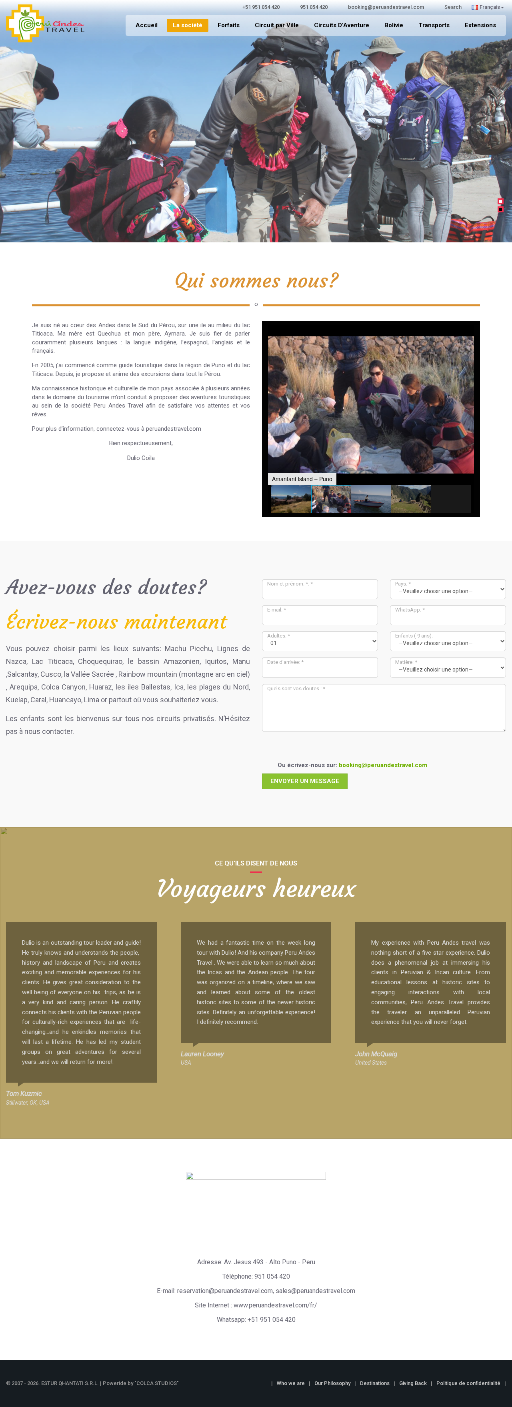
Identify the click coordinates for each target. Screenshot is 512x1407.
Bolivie (393, 25)
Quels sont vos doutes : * (296, 689)
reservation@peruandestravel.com (225, 1291)
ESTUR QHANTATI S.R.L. (70, 1383)
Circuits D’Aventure (341, 25)
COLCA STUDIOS (156, 1383)
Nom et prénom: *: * (290, 584)
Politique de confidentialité (468, 1383)
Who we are (291, 1383)
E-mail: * (276, 610)
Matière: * (406, 662)
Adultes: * (278, 636)
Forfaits (229, 25)
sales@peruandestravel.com (315, 1291)
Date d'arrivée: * (285, 662)
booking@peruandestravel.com (383, 765)
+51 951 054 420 (272, 1319)
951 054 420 (272, 1276)
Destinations (375, 1383)
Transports (434, 25)
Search (453, 7)
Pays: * (403, 584)
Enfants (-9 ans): (414, 636)
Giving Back (413, 1383)
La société (187, 25)
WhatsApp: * (410, 610)
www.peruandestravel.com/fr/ (275, 1305)
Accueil (147, 25)
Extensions (480, 25)
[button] (10, 117)
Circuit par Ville (277, 25)
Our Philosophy (332, 1383)
